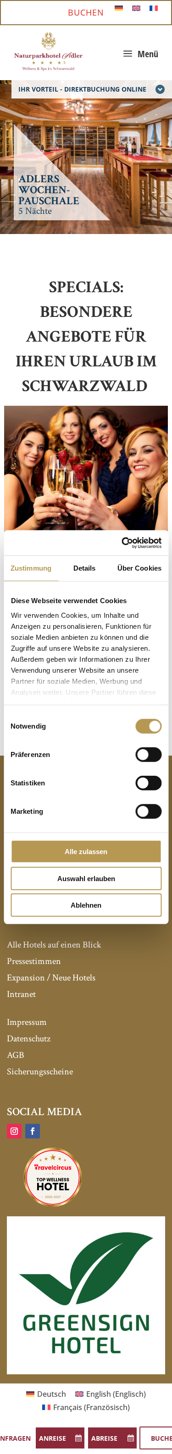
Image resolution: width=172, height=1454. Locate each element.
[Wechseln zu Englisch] (136, 7)
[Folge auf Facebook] (32, 1131)
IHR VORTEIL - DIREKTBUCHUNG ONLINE (82, 89)
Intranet (21, 994)
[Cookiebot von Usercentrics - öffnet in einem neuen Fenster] (122, 543)
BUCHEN (86, 12)
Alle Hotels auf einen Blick (54, 945)
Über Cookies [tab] (139, 568)
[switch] (148, 754)
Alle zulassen (86, 851)
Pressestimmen (34, 961)
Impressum (27, 1022)
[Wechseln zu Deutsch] (119, 7)
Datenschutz (28, 1039)
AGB (15, 1055)
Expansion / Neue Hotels (51, 978)
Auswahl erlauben (86, 878)
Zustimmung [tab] (31, 568)
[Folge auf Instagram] (14, 1131)
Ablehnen (86, 905)
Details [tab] (84, 568)
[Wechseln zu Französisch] (153, 7)
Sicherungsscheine (40, 1072)
